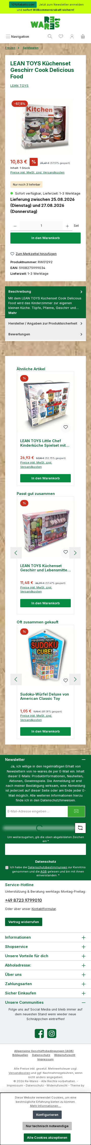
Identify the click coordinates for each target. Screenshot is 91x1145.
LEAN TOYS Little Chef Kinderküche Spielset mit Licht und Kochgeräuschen (44, 443)
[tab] (45, 302)
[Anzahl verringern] (15, 226)
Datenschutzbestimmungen (47, 867)
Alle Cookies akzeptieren (47, 1137)
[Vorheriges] (16, 553)
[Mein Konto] (72, 36)
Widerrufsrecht (64, 1055)
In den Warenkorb (45, 238)
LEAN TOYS (19, 85)
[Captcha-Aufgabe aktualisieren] (80, 828)
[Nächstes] (75, 553)
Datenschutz (41, 1055)
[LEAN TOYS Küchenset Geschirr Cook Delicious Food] (45, 126)
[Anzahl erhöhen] (67, 226)
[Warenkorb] (82, 36)
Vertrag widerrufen (23, 922)
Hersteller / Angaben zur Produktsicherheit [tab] (42, 323)
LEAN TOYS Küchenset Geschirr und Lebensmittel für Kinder (44, 568)
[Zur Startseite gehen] (45, 23)
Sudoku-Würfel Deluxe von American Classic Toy (44, 696)
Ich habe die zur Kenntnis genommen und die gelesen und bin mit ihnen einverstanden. (48, 871)
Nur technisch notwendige (47, 1126)
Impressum (45, 1059)
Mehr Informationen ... (45, 1106)
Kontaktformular (44, 909)
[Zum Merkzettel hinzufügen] (66, 428)
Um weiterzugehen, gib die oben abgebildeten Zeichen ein (45, 839)
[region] (45, 126)
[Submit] (76, 811)
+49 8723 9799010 (23, 900)
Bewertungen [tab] (19, 334)
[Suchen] (50, 36)
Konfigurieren (47, 1115)
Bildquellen (20, 1055)
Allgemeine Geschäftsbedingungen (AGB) (44, 1051)
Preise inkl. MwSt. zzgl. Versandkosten (37, 172)
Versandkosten (19, 1073)
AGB (43, 871)
